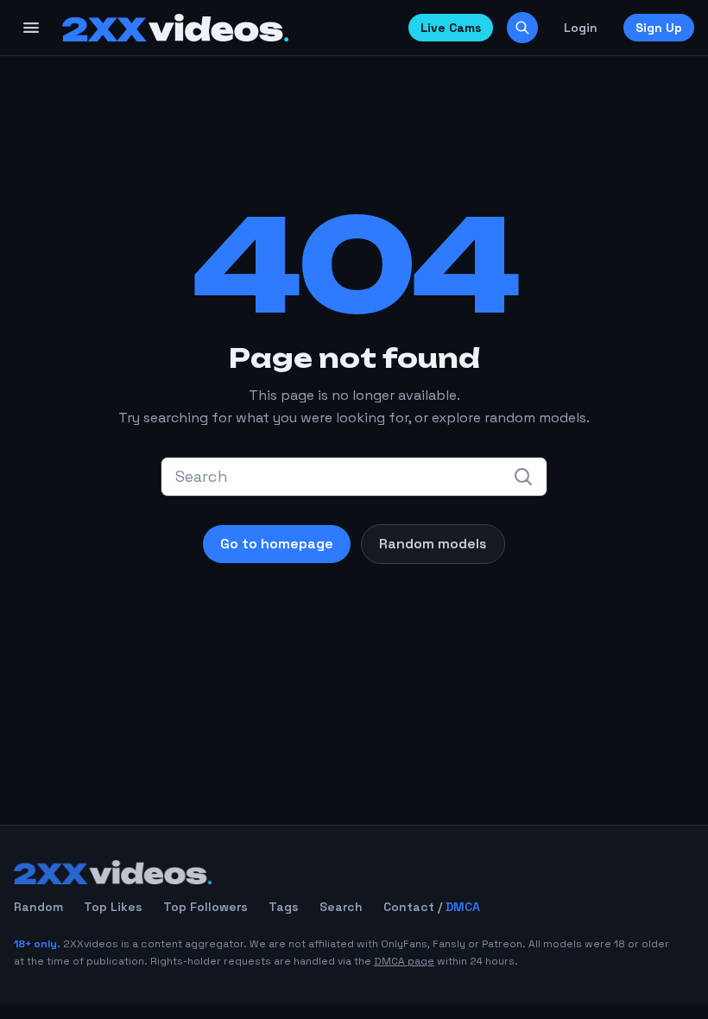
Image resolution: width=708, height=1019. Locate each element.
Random (38, 907)
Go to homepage (276, 544)
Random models (433, 544)
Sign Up (658, 27)
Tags (284, 907)
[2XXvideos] (175, 27)
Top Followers (205, 907)
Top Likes (113, 907)
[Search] (522, 27)
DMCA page (404, 961)
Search (341, 907)
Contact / (431, 907)
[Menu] (31, 27)
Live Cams (450, 27)
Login (580, 27)
